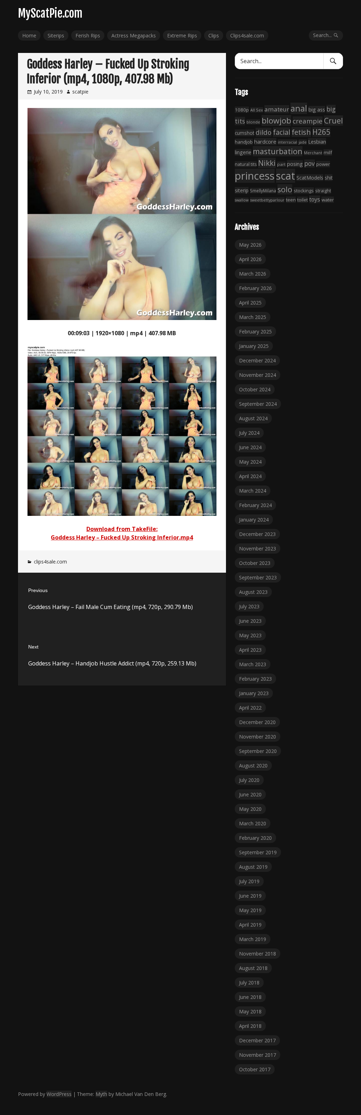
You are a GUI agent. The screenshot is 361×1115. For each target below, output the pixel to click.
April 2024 (250, 476)
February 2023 (255, 678)
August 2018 (253, 968)
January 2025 (254, 346)
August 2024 (253, 418)
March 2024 (252, 490)
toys (314, 199)
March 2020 (252, 823)
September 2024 (258, 403)
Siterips (56, 35)
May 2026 (250, 244)
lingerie (243, 152)
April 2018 (250, 1026)
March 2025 (252, 317)
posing (295, 163)
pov (309, 163)
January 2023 (254, 693)
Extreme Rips (182, 35)
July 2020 (249, 780)
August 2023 (253, 592)
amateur (276, 109)
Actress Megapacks (133, 35)
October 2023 (254, 563)
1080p (242, 110)
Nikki (267, 163)
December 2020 (257, 722)
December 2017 (257, 1040)
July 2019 (249, 881)
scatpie (80, 91)
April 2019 (250, 924)
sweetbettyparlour (267, 200)
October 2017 (254, 1069)
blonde (253, 122)
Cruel (333, 120)
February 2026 (255, 288)
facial (281, 132)
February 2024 (255, 505)
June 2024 (250, 447)
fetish (301, 132)
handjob (244, 142)
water (328, 200)
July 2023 (249, 606)
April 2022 (250, 707)
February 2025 (255, 331)
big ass (316, 109)
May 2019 (250, 910)
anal (298, 108)
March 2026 (252, 273)
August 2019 (253, 866)
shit (328, 177)
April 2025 (250, 302)
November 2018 (257, 953)
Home (29, 35)
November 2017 (257, 1054)
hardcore (265, 141)
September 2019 (258, 852)
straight (323, 191)
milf (328, 152)
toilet (302, 200)
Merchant (313, 152)
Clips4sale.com (247, 35)
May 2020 (250, 809)
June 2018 (250, 997)
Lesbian (317, 141)
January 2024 (254, 519)
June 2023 (250, 620)
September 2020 (258, 751)
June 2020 (250, 794)
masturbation (277, 151)
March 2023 (252, 664)
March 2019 (252, 939)
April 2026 (250, 259)
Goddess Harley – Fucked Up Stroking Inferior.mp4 (122, 537)
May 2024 (250, 461)
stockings (304, 190)
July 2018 (249, 982)
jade (303, 142)
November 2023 (257, 548)
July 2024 (249, 432)
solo (284, 189)
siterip (242, 190)
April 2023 (250, 649)
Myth (101, 1094)
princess (255, 176)
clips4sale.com (50, 561)
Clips (213, 35)
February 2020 (255, 837)
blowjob (276, 120)
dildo (263, 132)
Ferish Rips (87, 35)
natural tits (246, 164)
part (281, 164)
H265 (321, 132)
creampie (308, 121)
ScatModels (309, 177)
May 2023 (250, 635)
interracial (287, 142)
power (323, 164)
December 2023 (257, 534)
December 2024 (257, 360)
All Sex (256, 110)
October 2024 (254, 389)
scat (285, 176)
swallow (242, 200)
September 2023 (258, 577)
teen (291, 200)
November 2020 (257, 736)
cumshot (244, 132)
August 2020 (253, 765)
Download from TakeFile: (122, 529)
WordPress (59, 1094)
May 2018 (250, 1011)
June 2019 (250, 895)
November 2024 (257, 375)
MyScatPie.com (50, 13)
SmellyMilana (263, 190)
